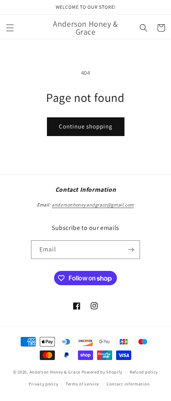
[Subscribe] (131, 249)
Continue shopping (86, 126)
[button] (10, 28)
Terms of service (82, 384)
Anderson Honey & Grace (54, 372)
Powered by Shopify (102, 372)
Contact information (128, 384)
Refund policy (144, 372)
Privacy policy (43, 384)
